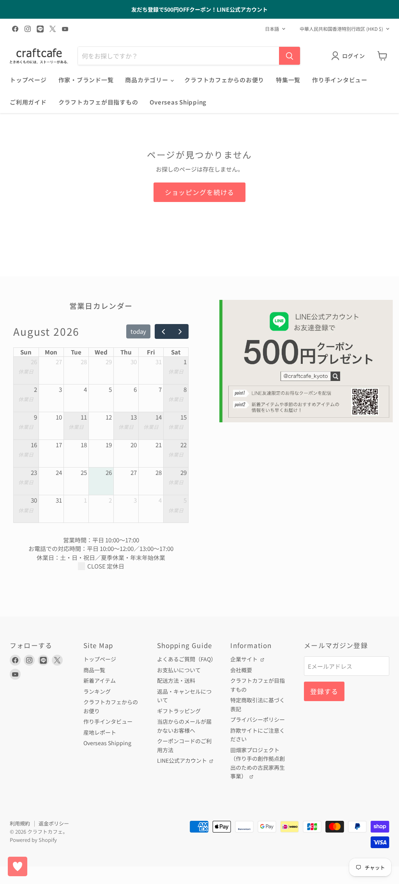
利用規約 (20, 823)
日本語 (272, 28)
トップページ (28, 80)
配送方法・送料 (176, 680)
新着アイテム (99, 680)
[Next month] (180, 331)
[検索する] (289, 56)
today (138, 331)
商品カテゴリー (147, 80)
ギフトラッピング (179, 711)
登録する (324, 691)
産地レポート (99, 732)
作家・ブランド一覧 (86, 80)
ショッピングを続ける (199, 192)
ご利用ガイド (28, 102)
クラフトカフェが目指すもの (98, 102)
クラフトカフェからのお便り (224, 80)
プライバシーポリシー (257, 719)
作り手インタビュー (339, 80)
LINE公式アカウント (182, 760)
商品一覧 (94, 670)
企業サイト (244, 659)
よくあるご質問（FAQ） (186, 659)
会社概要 (241, 670)
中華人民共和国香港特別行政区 (341, 28)
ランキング (97, 691)
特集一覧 (288, 80)
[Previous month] (163, 331)
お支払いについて (179, 670)
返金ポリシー (54, 823)
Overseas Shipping (178, 102)
